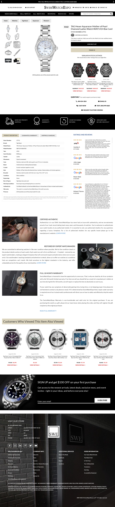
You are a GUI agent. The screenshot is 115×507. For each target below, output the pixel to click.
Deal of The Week (63, 454)
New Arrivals (11, 14)
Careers (35, 460)
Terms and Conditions (13, 470)
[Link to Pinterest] (25, 445)
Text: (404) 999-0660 (103, 105)
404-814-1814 (18, 7)
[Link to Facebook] (9, 445)
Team (34, 457)
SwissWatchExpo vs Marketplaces (17, 479)
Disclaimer (11, 476)
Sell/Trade (61, 457)
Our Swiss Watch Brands (90, 454)
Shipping (10, 460)
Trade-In (92, 50)
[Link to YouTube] (35, 445)
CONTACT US (103, 7)
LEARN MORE (60, 233)
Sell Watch (25, 14)
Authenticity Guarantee (14, 457)
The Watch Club (88, 457)
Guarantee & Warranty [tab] (29, 135)
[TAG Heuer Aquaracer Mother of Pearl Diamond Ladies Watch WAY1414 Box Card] (45, 48)
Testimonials (36, 470)
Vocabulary (87, 467)
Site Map (86, 470)
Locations (61, 464)
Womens (51, 14)
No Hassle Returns (13, 467)
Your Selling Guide (89, 464)
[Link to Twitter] (30, 445)
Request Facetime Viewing (93, 110)
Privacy (10, 473)
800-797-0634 (36, 438)
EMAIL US (94, 7)
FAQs (34, 473)
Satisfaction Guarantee (14, 454)
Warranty (10, 464)
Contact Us (36, 476)
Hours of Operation (38, 467)
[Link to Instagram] (15, 445)
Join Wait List (92, 44)
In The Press (87, 460)
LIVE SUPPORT (31, 7)
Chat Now (82, 105)
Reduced (62, 14)
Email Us (103, 101)
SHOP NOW (73, 1)
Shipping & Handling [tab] (48, 135)
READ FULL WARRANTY (48, 311)
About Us (35, 454)
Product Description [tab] (10, 135)
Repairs (61, 460)
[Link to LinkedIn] (20, 445)
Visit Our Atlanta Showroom (40, 464)
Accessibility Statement (90, 473)
